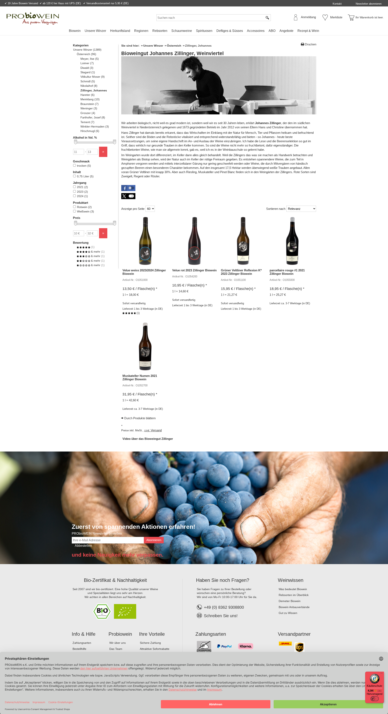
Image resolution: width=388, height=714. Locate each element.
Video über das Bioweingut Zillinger (147, 438)
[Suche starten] (268, 17)
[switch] (375, 698)
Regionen (141, 30)
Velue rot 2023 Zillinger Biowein (194, 270)
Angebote (286, 30)
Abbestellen (83, 545)
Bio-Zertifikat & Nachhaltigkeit (115, 580)
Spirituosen (204, 30)
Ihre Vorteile (152, 634)
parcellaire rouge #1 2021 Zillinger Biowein (287, 272)
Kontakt (337, 3)
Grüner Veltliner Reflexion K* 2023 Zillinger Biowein (241, 272)
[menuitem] (75, 31)
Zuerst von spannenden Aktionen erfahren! (133, 526)
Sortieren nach (275, 208)
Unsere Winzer (95, 30)
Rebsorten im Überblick (294, 595)
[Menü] (381, 674)
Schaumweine (181, 30)
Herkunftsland (120, 30)
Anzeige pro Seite (132, 208)
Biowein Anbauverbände (294, 607)
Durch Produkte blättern (140, 418)
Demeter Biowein (289, 601)
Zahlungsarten (82, 642)
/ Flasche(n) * (139, 289)
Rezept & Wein (308, 30)
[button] (128, 188)
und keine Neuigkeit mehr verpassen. (117, 555)
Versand (156, 430)
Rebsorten (159, 30)
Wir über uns (117, 642)
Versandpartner (294, 634)
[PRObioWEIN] (32, 18)
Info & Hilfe (83, 634)
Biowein (75, 30)
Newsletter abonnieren (369, 3)
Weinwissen (290, 580)
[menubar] (194, 31)
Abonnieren (153, 540)
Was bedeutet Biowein (293, 589)
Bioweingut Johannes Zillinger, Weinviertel (172, 53)
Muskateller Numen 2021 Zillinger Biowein (139, 377)
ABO (272, 30)
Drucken (310, 44)
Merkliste (336, 17)
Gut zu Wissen (288, 613)
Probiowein (120, 634)
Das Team (115, 648)
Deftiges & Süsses (229, 30)
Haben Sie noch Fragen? (222, 580)
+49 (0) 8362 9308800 (224, 607)
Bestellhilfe (79, 648)
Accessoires (256, 30)
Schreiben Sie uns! (221, 616)
